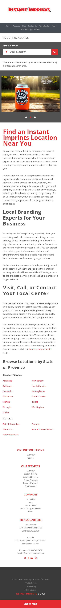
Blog (24, 26)
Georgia (7, 407)
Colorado (7, 391)
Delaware (8, 396)
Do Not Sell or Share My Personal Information (30, 579)
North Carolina (39, 385)
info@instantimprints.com (33, 553)
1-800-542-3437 (35, 550)
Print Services (30, 486)
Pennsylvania (38, 391)
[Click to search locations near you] (6, 51)
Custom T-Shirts (30, 474)
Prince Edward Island (42, 429)
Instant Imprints (26, 593)
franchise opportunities (40, 349)
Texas (35, 401)
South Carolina (39, 396)
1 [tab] (26, 117)
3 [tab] (34, 117)
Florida (6, 401)
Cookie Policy (30, 586)
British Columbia (11, 424)
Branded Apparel (30, 483)
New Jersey (38, 380)
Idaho (6, 412)
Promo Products (30, 480)
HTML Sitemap (31, 590)
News (54, 26)
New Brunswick (11, 434)
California (7, 385)
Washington (38, 407)
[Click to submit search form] (54, 52)
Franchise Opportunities (30, 29)
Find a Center (44, 26)
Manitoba (7, 429)
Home (8, 26)
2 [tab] (30, 117)
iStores (30, 458)
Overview (30, 455)
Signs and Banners (30, 477)
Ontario (35, 424)
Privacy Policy (30, 583)
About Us (16, 26)
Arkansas (7, 380)
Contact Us (32, 26)
